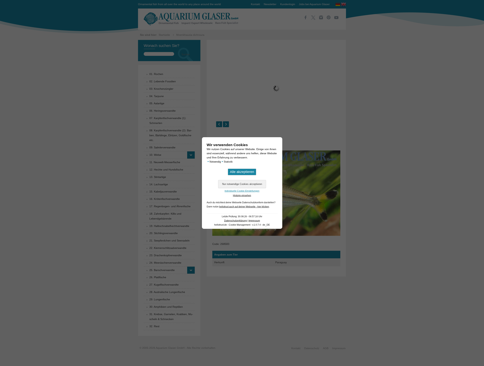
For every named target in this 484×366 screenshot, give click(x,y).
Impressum (254, 220)
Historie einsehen (242, 195)
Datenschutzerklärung (235, 220)
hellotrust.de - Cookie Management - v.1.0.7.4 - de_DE (242, 224)
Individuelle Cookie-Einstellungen (242, 191)
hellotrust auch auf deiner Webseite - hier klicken (244, 206)
